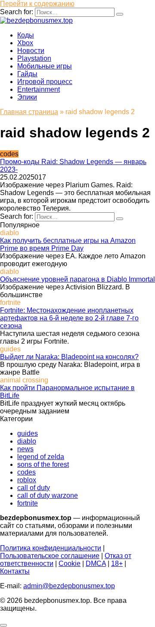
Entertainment (38, 89)
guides (27, 433)
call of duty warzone (47, 495)
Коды (25, 35)
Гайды (27, 74)
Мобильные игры (44, 66)
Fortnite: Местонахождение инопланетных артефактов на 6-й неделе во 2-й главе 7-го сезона (69, 318)
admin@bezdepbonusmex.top (69, 586)
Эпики (27, 97)
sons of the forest (43, 464)
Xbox (25, 43)
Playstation (34, 58)
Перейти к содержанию (37, 3)
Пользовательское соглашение (49, 555)
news (25, 449)
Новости (30, 50)
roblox (26, 480)
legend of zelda (40, 456)
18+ (117, 563)
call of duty (33, 487)
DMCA (96, 563)
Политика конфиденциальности (50, 548)
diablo (26, 441)
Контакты (15, 571)
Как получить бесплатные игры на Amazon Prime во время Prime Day (68, 244)
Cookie (70, 563)
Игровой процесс (44, 81)
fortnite (27, 503)
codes (26, 472)
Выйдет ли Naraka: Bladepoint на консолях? (69, 356)
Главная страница (29, 111)
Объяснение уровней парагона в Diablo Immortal (77, 279)
